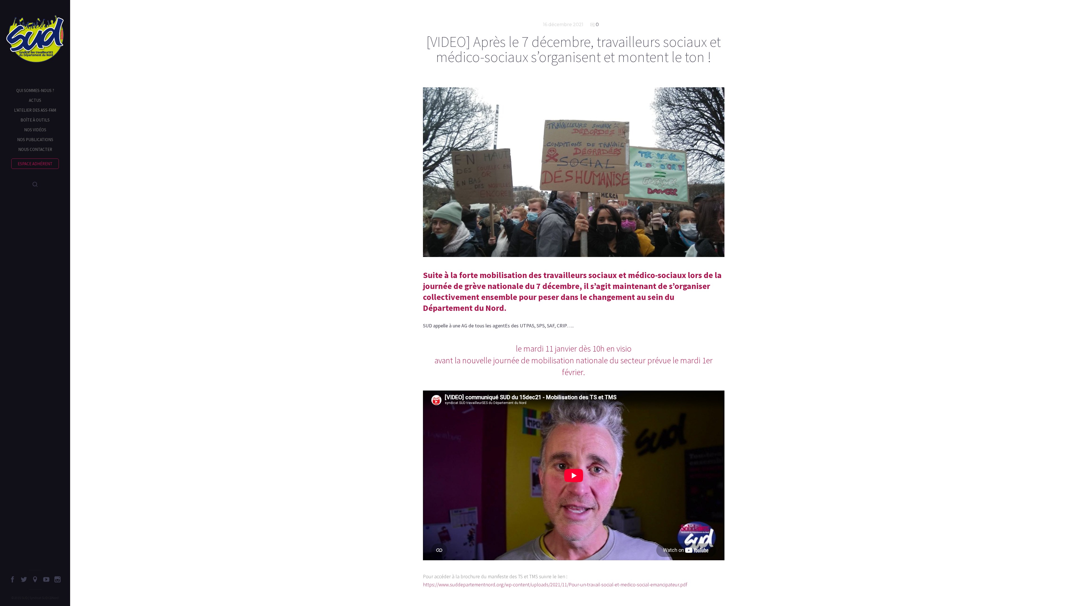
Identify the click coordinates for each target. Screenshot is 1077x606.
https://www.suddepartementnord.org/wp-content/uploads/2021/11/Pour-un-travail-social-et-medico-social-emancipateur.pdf (555, 584)
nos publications (35, 139)
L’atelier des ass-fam (35, 110)
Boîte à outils (35, 120)
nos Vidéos (35, 129)
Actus (35, 100)
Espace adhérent (35, 163)
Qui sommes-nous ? (35, 90)
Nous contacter (35, 149)
